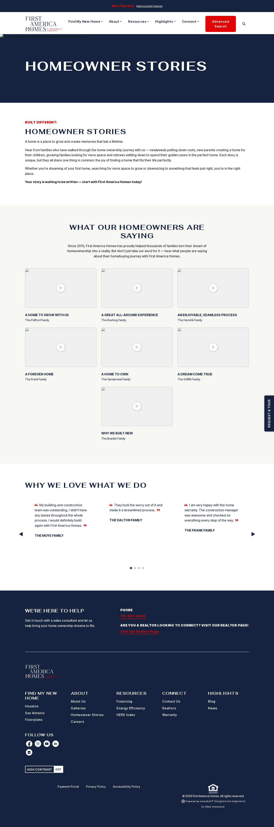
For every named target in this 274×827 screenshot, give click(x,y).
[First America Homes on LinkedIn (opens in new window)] (56, 743)
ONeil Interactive (214, 806)
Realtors (169, 708)
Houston (32, 706)
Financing (124, 701)
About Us (78, 701)
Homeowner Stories (87, 715)
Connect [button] (189, 21)
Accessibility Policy (126, 786)
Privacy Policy (96, 786)
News (212, 708)
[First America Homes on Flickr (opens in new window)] (29, 752)
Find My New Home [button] (84, 21)
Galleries (78, 708)
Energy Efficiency (131, 708)
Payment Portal (68, 786)
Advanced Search (220, 23)
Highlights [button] (164, 21)
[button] (244, 24)
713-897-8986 (133, 616)
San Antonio (35, 713)
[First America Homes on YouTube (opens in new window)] (47, 743)
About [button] (114, 21)
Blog (211, 701)
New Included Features (149, 6)
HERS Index (126, 715)
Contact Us (171, 701)
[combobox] (239, 21)
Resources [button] (137, 21)
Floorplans (34, 720)
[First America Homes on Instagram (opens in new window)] (38, 743)
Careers (77, 722)
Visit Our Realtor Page (139, 631)
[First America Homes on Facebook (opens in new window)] (29, 743)
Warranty (169, 715)
